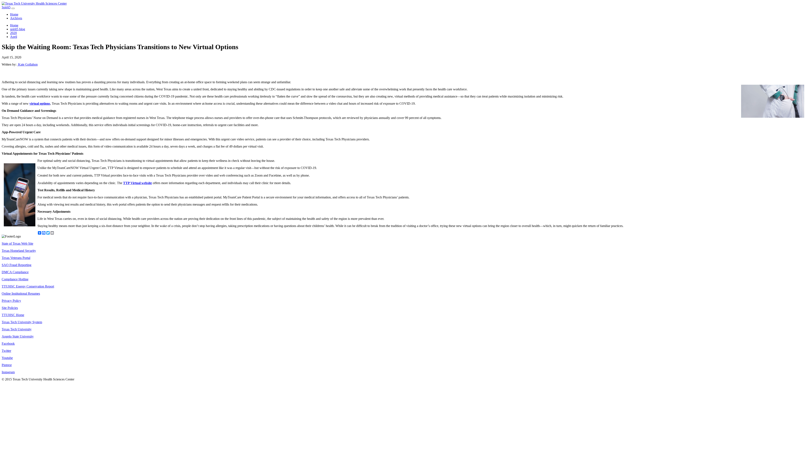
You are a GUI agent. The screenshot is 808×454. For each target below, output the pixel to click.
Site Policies (10, 308)
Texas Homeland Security (19, 250)
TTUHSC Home (13, 315)
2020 (13, 33)
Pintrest (7, 365)
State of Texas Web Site (17, 243)
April (13, 36)
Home (14, 14)
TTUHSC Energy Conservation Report (28, 286)
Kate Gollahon (27, 64)
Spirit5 (6, 7)
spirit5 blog (17, 29)
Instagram (8, 372)
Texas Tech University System (22, 322)
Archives (16, 18)
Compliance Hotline (15, 279)
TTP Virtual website (137, 183)
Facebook (8, 343)
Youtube (7, 358)
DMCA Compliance (15, 272)
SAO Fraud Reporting (16, 265)
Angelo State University (18, 336)
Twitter (6, 350)
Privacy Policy (11, 300)
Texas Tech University (17, 329)
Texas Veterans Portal (16, 258)
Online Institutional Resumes (21, 293)
